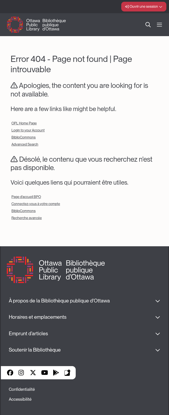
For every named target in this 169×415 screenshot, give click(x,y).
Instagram (21, 373)
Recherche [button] (148, 24)
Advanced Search (24, 144)
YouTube (44, 373)
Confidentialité (22, 389)
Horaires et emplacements (37, 317)
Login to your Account (28, 130)
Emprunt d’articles (28, 333)
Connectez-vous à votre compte (35, 204)
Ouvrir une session (144, 6)
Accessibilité (20, 399)
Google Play (56, 373)
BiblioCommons (23, 137)
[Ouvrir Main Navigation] (159, 24)
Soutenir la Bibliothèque (35, 350)
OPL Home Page (24, 123)
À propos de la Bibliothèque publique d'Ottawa (59, 301)
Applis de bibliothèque (67, 373)
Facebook (10, 373)
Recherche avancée (26, 218)
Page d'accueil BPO (26, 197)
